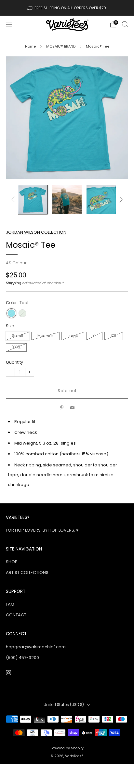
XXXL (16, 347)
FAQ (10, 604)
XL (94, 335)
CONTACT (16, 615)
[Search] (125, 24)
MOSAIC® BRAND (60, 46)
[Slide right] (120, 199)
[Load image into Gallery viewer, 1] (33, 200)
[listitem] (67, 8)
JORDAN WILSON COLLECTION (36, 232)
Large (73, 335)
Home (30, 46)
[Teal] (11, 313)
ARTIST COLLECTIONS (27, 572)
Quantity (14, 362)
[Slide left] (14, 199)
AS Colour (16, 263)
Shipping (13, 283)
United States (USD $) (64, 704)
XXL (114, 335)
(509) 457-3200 (22, 657)
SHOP (12, 562)
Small (17, 335)
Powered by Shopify (67, 748)
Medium (45, 335)
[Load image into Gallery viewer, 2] (67, 200)
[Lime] (22, 313)
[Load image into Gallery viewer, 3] (101, 200)
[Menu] (9, 24)
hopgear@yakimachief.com (36, 647)
